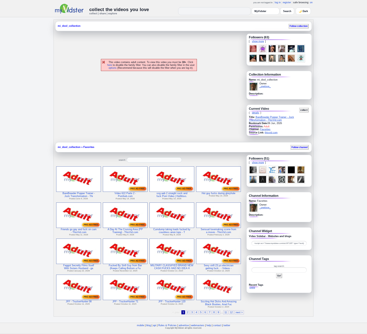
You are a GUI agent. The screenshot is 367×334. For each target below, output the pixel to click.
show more (258, 41)
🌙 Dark (303, 11)
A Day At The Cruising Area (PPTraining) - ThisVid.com (125, 231)
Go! (279, 275)
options (113, 67)
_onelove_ (265, 86)
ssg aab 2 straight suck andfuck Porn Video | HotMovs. (172, 195)
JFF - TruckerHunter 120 (171, 301)
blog (148, 325)
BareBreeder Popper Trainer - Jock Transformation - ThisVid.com (271, 118)
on (311, 2)
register (287, 2)
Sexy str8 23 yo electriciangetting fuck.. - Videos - (218, 267)
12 (231, 312)
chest (252, 287)
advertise (184, 325)
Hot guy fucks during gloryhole (218, 193)
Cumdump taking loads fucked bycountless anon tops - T (171, 231)
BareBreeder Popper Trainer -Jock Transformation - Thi (79, 195)
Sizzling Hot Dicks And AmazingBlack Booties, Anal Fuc (218, 303)
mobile (140, 325)
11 (225, 312)
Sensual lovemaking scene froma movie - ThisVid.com (218, 231)
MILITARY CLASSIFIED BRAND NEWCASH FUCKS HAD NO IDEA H (171, 267)
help (208, 325)
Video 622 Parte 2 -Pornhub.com (125, 195)
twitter (226, 325)
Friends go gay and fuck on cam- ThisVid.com (79, 231)
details (255, 112)
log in (278, 2)
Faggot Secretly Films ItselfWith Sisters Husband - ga (78, 267)
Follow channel (299, 147)
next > (239, 312)
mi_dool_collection (69, 25)
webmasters (197, 325)
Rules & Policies (167, 325)
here (109, 65)
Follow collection (299, 26)
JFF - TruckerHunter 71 (125, 301)
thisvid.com (271, 132)
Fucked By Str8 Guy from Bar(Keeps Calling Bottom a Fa (125, 267)
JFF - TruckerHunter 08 (79, 301)
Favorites (265, 129)
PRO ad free (137, 188)
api (154, 325)
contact (217, 325)
